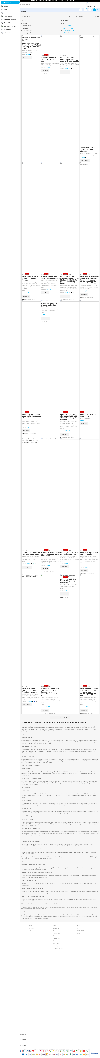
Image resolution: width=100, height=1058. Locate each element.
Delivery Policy (56, 938)
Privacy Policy (56, 935)
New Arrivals (89, 155)
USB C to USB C (29, 52)
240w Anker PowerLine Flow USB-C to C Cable (31, 553)
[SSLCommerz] (52, 1052)
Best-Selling (63, 64)
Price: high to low (27, 33)
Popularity (25, 23)
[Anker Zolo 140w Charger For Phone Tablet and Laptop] (31, 629)
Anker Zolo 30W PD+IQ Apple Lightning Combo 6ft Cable (31, 416)
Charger (34, 283)
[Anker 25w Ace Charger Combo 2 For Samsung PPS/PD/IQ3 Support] (50, 493)
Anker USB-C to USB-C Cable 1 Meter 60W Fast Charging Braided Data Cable (31, 45)
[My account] (80, 9)
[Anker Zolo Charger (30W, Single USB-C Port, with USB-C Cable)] (69, 44)
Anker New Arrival (30, 50)
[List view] (86, 16)
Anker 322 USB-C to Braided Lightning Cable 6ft (49, 305)
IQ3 (58, 282)
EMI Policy (55, 946)
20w (37, 282)
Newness (25, 28)
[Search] (36, 4)
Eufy (30, 930)
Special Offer (28, 287)
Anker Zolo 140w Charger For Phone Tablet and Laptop (29, 690)
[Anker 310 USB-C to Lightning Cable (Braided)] (89, 90)
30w (76, 63)
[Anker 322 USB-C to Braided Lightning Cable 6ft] (48, 301)
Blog (54, 930)
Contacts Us (56, 928)
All (63, 23)
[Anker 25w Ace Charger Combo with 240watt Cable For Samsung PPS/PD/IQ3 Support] (89, 217)
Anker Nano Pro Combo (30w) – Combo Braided (50, 277)
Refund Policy (56, 943)
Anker (23, 50)
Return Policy (56, 941)
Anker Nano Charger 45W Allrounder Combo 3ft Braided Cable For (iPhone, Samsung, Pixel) (69, 280)
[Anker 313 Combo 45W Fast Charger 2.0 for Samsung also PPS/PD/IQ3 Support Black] (50, 629)
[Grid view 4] (92, 16)
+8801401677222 (91, 6)
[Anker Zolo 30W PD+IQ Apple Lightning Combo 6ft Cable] (31, 355)
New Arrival (83, 155)
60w (37, 50)
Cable (23, 52)
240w (95, 284)
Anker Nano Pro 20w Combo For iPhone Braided (30, 278)
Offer (95, 155)
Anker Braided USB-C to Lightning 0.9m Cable (49, 59)
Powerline (43, 285)
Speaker (79, 933)
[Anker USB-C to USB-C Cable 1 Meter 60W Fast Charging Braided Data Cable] (31, 37)
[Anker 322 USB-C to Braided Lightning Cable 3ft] (67, 575)
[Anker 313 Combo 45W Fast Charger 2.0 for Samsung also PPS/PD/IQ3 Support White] (89, 629)
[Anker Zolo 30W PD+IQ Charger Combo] (89, 493)
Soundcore (31, 928)
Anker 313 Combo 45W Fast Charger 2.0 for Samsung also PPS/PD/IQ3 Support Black (50, 692)
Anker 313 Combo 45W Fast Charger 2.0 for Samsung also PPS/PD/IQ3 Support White (89, 692)
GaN (55, 282)
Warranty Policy (56, 933)
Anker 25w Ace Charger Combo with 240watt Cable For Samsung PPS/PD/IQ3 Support (89, 279)
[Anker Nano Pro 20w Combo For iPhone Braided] (31, 217)
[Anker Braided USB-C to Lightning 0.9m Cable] (50, 44)
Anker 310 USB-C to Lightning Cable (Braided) (87, 149)
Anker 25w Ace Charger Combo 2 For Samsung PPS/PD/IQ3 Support (50, 554)
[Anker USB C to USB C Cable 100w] (89, 355)
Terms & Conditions (58, 948)
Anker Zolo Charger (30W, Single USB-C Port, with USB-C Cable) (69, 59)
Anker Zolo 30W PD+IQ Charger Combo (89, 553)
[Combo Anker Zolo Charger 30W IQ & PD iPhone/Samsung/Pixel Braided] (69, 355)
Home (23, 16)
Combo (73, 64)
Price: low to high (27, 30)
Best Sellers (25, 283)
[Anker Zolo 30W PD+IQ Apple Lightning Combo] (69, 493)
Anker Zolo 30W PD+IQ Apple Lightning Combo (69, 553)
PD (76, 289)
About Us (55, 925)
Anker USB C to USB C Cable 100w (88, 415)
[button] (45, 318)
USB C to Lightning (46, 64)
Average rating (27, 26)
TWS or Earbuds (80, 930)
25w (81, 285)
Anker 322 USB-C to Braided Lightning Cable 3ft (68, 581)
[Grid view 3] (89, 16)
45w (76, 285)
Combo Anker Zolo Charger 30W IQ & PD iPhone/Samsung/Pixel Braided (69, 417)
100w (81, 418)
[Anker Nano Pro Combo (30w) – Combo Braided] (50, 217)
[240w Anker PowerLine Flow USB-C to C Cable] (31, 493)
